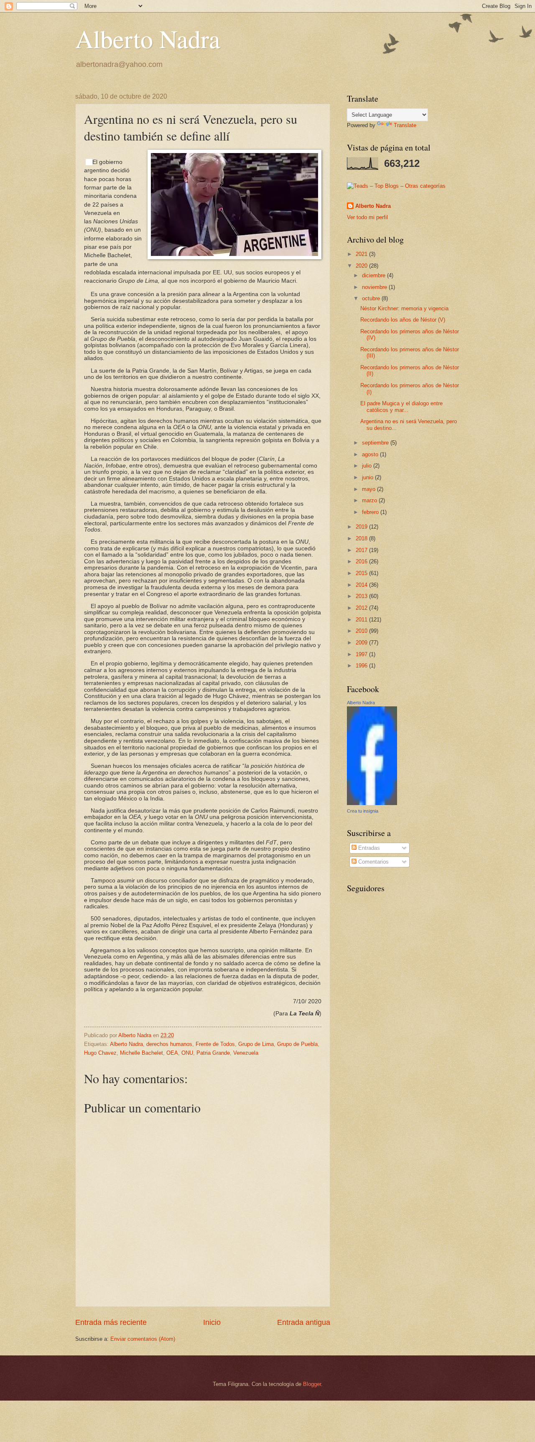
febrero (371, 512)
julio (367, 466)
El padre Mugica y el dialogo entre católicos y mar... (401, 406)
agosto (371, 454)
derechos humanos (169, 1044)
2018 (362, 538)
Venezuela (245, 1053)
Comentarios (373, 862)
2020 (362, 266)
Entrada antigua (303, 1322)
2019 (362, 527)
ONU (187, 1053)
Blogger (312, 1384)
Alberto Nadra (147, 38)
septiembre (376, 443)
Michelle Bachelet (141, 1053)
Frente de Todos (215, 1044)
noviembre (375, 287)
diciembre (374, 275)
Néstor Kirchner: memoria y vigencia (404, 308)
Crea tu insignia (362, 810)
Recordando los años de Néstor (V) (402, 320)
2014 (362, 585)
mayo (369, 489)
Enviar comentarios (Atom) (142, 1339)
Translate (405, 125)
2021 (362, 254)
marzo (370, 500)
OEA (172, 1053)
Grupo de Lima (256, 1044)
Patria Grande (213, 1053)
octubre (372, 298)
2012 (362, 608)
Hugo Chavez (100, 1053)
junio (368, 477)
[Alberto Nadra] (372, 803)
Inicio (212, 1322)
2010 (362, 631)
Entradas (368, 848)
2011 (362, 619)
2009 (362, 642)
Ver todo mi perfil (367, 217)
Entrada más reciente (111, 1322)
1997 (362, 654)
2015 (362, 573)
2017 (362, 550)
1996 (362, 665)
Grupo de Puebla (297, 1044)
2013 (362, 596)
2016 (362, 561)
